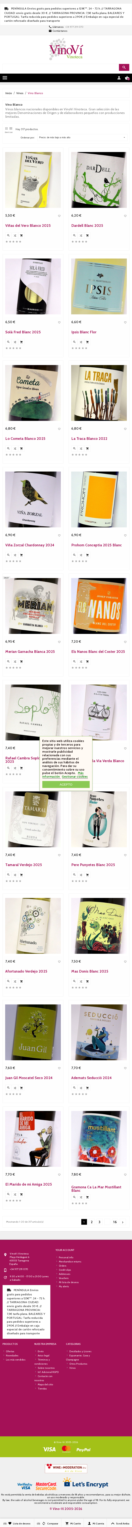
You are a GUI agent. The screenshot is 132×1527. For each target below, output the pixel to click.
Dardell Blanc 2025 (87, 225)
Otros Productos (78, 1363)
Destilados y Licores (80, 1351)
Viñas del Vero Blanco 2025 (28, 225)
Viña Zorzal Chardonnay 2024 (29, 545)
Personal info (66, 1257)
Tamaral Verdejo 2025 (23, 865)
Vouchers (64, 1278)
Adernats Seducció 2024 (91, 1078)
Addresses (64, 1274)
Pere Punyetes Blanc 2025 (93, 865)
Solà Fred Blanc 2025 (23, 332)
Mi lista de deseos (69, 1282)
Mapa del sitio (45, 1384)
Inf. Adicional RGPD (48, 1372)
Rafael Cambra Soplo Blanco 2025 (29, 760)
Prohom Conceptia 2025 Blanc (96, 545)
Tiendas (42, 1388)
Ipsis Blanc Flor (83, 332)
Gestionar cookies (75, 776)
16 (115, 1222)
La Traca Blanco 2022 (89, 438)
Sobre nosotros (46, 1368)
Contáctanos (60, 30)
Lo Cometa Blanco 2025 (25, 438)
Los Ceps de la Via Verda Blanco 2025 (97, 762)
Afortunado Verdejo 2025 (26, 971)
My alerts (64, 1286)
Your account (65, 1250)
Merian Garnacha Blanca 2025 (30, 651)
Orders (63, 1265)
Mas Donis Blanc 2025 (89, 971)
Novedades (12, 1355)
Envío (41, 1351)
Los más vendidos (15, 1359)
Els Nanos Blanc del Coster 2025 (98, 651)
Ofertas (10, 1351)
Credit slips (65, 1269)
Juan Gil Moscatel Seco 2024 (29, 1078)
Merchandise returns (70, 1261)
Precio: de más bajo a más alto (54, 137)
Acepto (66, 784)
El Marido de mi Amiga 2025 (28, 1184)
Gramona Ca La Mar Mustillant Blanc (96, 1189)
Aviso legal (44, 1355)
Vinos (72, 1368)
